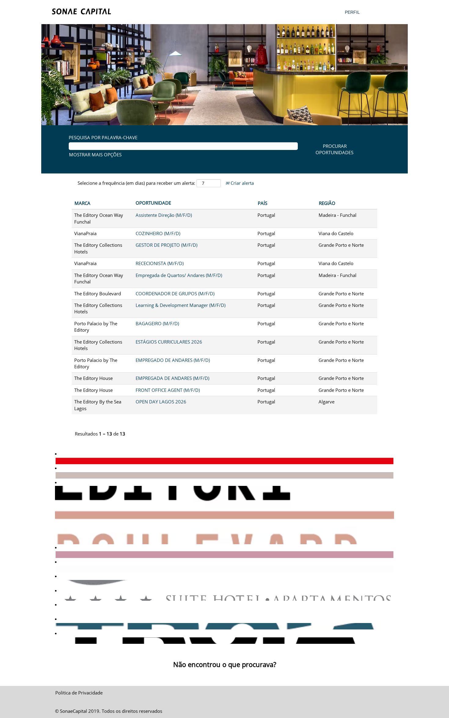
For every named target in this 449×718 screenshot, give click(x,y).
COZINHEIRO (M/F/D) (158, 233)
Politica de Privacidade (79, 693)
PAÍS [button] (262, 203)
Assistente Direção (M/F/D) (164, 215)
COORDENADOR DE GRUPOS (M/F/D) (175, 293)
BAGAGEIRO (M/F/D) (157, 323)
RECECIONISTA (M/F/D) (160, 263)
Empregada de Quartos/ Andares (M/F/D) (179, 275)
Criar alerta (241, 183)
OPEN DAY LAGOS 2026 (161, 402)
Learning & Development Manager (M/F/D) (180, 305)
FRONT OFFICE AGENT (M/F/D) (168, 390)
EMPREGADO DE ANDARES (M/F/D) (173, 360)
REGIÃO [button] (327, 203)
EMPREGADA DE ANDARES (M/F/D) (172, 378)
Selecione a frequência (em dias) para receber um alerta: (136, 183)
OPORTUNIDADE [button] (153, 203)
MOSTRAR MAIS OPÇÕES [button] (95, 154)
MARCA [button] (82, 203)
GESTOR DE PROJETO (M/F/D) (166, 245)
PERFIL (352, 12)
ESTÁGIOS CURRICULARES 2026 (169, 342)
